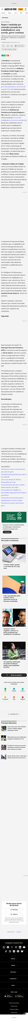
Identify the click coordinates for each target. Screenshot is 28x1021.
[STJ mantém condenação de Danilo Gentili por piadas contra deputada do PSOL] (14, 651)
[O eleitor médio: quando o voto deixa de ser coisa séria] (14, 553)
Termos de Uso (14, 1006)
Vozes (15, 13)
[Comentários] (3, 46)
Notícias (3, 13)
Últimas (9, 13)
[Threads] (10, 951)
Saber (21, 13)
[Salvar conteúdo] (11, 46)
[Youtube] (24, 947)
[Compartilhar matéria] (7, 46)
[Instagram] (16, 947)
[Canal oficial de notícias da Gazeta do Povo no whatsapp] (4, 947)
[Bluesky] (22, 951)
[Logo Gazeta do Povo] (10, 9)
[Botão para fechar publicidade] (27, 1014)
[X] (12, 947)
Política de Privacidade (14, 1003)
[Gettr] (18, 951)
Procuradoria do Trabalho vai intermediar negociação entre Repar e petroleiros (14, 492)
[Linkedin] (20, 947)
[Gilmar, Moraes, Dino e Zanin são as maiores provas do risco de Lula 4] (3, 756)
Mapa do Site (14, 1012)
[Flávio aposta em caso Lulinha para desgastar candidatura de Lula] (3, 738)
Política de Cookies (14, 1009)
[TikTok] (6, 951)
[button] (14, 714)
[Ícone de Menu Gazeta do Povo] (2, 9)
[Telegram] (14, 951)
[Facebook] (8, 947)
